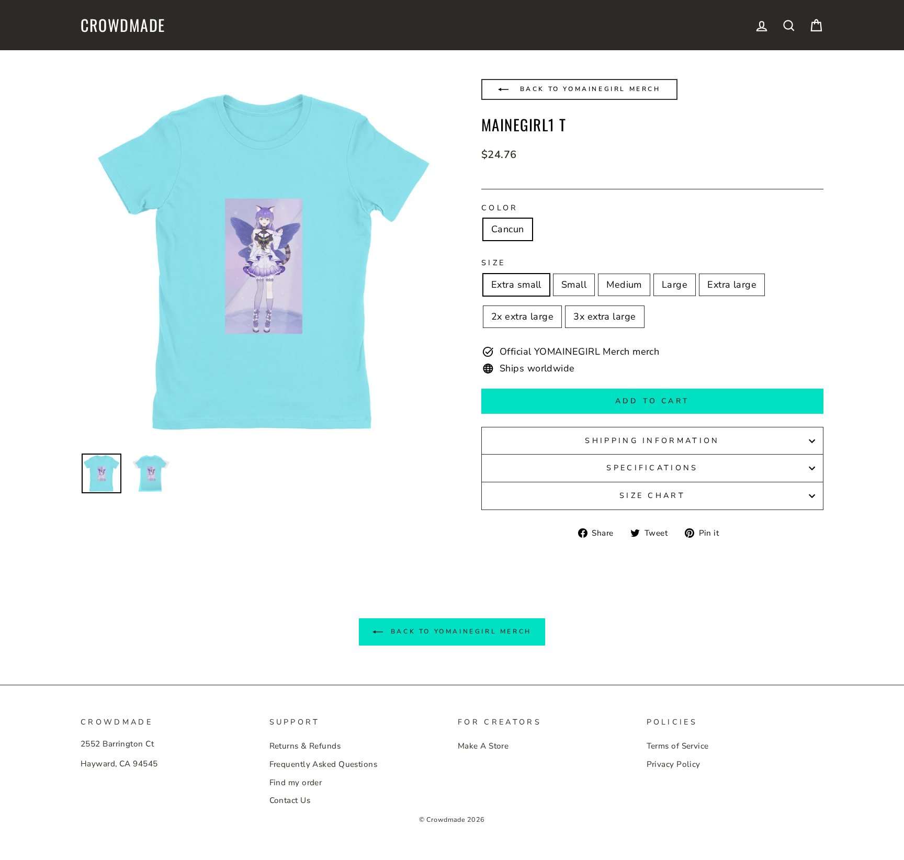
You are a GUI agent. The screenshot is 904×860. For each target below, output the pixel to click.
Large (674, 284)
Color (499, 207)
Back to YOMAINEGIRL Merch (588, 89)
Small (573, 284)
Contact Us (290, 800)
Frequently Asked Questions (323, 764)
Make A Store (483, 746)
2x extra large (522, 316)
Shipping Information (652, 440)
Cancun (507, 229)
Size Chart (652, 495)
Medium (624, 284)
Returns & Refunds (305, 746)
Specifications (652, 467)
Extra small (516, 284)
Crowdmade (123, 25)
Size (493, 262)
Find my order (295, 782)
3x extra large (604, 316)
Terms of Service (678, 746)
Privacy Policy (673, 764)
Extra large (731, 284)
